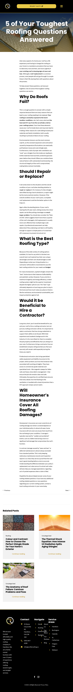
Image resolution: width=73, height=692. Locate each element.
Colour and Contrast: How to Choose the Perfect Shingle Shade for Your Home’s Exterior (17, 544)
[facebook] (35, 677)
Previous (7, 490)
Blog (45, 643)
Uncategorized (46, 536)
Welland (55, 650)
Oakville (54, 634)
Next (67, 490)
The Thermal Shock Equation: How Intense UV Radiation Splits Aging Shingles (53, 543)
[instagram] (38, 677)
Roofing (8, 536)
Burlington (55, 630)
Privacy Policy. (44, 685)
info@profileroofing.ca (31, 647)
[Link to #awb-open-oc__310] (61, 6)
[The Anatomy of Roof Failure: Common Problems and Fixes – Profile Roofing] (18, 563)
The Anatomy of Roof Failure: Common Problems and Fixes (17, 589)
